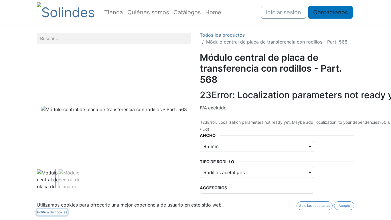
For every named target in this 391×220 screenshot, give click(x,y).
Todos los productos (222, 35)
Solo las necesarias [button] (314, 205)
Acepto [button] (344, 205)
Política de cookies (52, 212)
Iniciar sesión (283, 12)
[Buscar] (184, 38)
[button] (48, 109)
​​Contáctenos (330, 12)
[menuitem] (113, 12)
